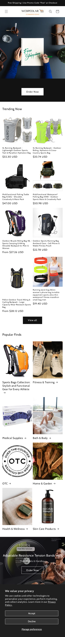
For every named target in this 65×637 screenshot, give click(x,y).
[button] (6, 11)
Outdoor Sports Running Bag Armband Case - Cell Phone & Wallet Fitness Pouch (46, 243)
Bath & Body (40, 438)
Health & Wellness (13, 528)
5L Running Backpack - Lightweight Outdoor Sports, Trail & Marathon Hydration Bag (16, 150)
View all (32, 320)
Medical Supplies (12, 438)
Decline (32, 621)
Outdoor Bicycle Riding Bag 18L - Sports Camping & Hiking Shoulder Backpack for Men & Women (17, 244)
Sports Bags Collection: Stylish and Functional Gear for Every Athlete (16, 386)
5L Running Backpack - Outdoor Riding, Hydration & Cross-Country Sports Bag (47, 150)
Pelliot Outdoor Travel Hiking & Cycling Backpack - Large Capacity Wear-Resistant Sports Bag (16, 303)
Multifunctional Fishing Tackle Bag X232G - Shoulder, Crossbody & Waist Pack (15, 196)
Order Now (32, 91)
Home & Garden (42, 483)
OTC (5, 483)
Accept (31, 613)
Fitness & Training (44, 382)
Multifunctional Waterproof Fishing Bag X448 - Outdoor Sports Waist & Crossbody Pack (47, 196)
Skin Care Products (44, 528)
